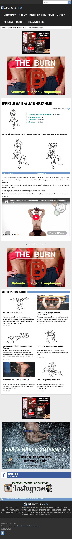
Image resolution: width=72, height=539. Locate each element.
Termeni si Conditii (22, 526)
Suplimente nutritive (38, 15)
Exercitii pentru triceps (14, 27)
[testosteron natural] (36, 42)
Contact (31, 526)
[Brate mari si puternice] (36, 445)
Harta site (37, 526)
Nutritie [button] (22, 15)
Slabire (51, 15)
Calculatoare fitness (36, 22)
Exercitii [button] (19, 22)
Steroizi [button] (60, 15)
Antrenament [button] (9, 15)
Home (4, 27)
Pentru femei (9, 22)
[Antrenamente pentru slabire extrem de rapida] (36, 76)
